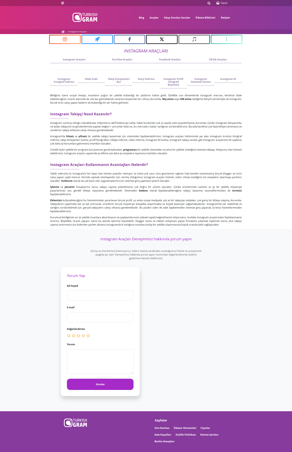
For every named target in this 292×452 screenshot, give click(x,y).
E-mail (71, 307)
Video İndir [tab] (91, 79)
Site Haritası (162, 428)
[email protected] (74, 3)
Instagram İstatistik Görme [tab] (201, 80)
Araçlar (154, 17)
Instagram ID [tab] (228, 79)
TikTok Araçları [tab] (218, 59)
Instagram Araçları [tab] (74, 59)
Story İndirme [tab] (146, 79)
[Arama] (209, 3)
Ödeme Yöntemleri (185, 428)
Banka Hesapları (165, 441)
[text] (88, 336)
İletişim (225, 17)
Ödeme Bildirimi (205, 17)
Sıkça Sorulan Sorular (177, 17)
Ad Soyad (72, 285)
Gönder (100, 384)
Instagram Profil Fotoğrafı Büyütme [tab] (173, 81)
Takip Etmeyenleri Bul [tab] (119, 80)
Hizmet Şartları (209, 434)
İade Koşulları (163, 434)
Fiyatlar (205, 428)
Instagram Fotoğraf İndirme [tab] (64, 80)
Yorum (71, 344)
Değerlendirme (76, 329)
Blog (141, 17)
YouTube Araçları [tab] (122, 59)
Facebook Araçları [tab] (170, 59)
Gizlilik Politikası (186, 434)
